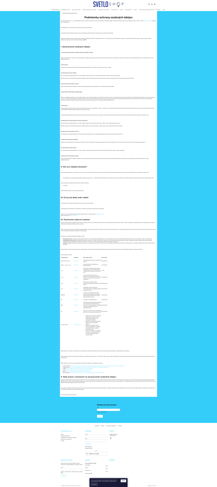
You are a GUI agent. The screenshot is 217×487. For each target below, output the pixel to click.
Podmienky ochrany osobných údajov (68, 437)
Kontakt (62, 440)
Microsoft (76, 277)
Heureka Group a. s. (78, 324)
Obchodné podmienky (65, 435)
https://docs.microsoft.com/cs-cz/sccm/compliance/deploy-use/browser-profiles (87, 372)
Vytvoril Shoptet (153, 485)
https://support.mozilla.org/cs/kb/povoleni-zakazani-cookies (80, 368)
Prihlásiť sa (100, 416)
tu (115, 481)
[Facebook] (110, 438)
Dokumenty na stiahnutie (66, 439)
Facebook (97, 425)
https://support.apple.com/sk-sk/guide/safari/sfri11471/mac (79, 370)
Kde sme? (120, 425)
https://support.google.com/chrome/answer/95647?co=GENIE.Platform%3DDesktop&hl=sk (89, 367)
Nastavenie (94, 484)
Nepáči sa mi (87, 470)
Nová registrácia (88, 446)
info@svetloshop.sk (147, 20)
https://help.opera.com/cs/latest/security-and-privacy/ (78, 371)
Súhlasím (123, 481)
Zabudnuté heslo (88, 448)
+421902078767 (74, 215)
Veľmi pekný (87, 465)
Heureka (102, 425)
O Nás (62, 434)
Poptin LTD (76, 261)
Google (75, 270)
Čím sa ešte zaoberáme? (111, 425)
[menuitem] (56, 9)
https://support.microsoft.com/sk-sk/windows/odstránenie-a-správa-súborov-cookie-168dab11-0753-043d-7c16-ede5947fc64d (97, 365)
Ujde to (86, 467)
